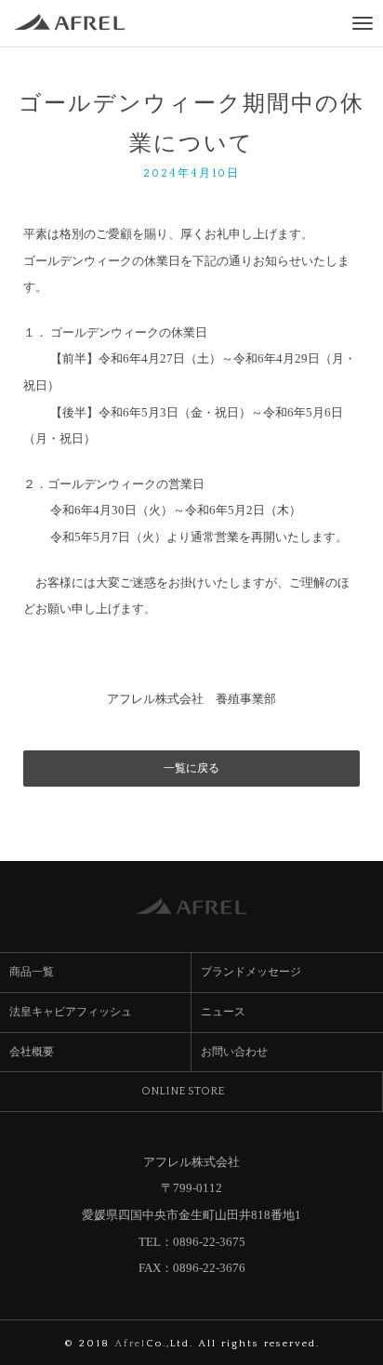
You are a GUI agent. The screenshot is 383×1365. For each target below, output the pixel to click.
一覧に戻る (191, 768)
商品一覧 (31, 971)
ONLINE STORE (189, 1090)
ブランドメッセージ (251, 971)
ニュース (223, 1011)
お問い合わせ (234, 1051)
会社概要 (38, 1051)
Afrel (130, 1343)
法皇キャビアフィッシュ (70, 1011)
